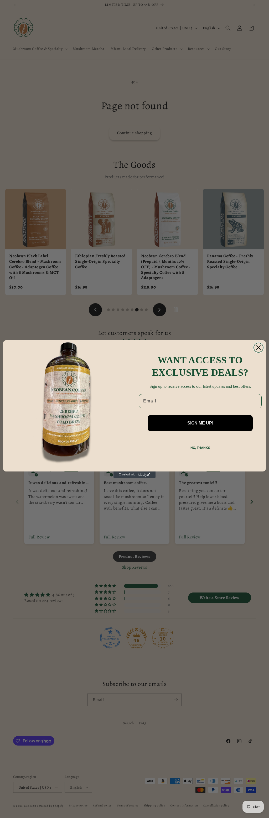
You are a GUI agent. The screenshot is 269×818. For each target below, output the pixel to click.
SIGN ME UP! (200, 423)
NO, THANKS (200, 448)
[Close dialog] (258, 347)
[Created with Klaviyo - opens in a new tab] (134, 474)
